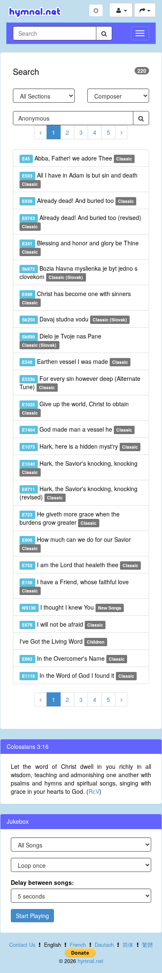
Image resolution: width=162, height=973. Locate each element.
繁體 (147, 944)
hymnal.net (90, 961)
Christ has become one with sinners (76, 297)
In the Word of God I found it (78, 675)
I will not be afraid (62, 624)
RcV (93, 791)
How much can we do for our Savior (76, 543)
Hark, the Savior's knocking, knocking (79, 467)
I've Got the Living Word (62, 641)
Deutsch (104, 944)
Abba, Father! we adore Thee (77, 158)
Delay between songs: (42, 882)
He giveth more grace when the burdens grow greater (70, 518)
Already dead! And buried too (78, 200)
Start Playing (32, 915)
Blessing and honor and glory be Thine (80, 247)
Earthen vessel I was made (75, 361)
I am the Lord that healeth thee (80, 565)
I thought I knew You (71, 607)
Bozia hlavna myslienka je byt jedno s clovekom (78, 272)
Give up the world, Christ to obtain (75, 408)
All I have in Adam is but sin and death (79, 179)
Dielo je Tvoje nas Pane (61, 340)
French (78, 944)
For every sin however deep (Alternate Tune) (80, 382)
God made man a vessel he (77, 429)
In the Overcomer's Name (73, 658)
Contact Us (22, 944)
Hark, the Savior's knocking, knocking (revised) (78, 492)
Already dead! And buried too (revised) (81, 221)
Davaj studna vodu (74, 319)
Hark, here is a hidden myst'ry (80, 446)
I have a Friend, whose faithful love (75, 586)
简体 (128, 944)
